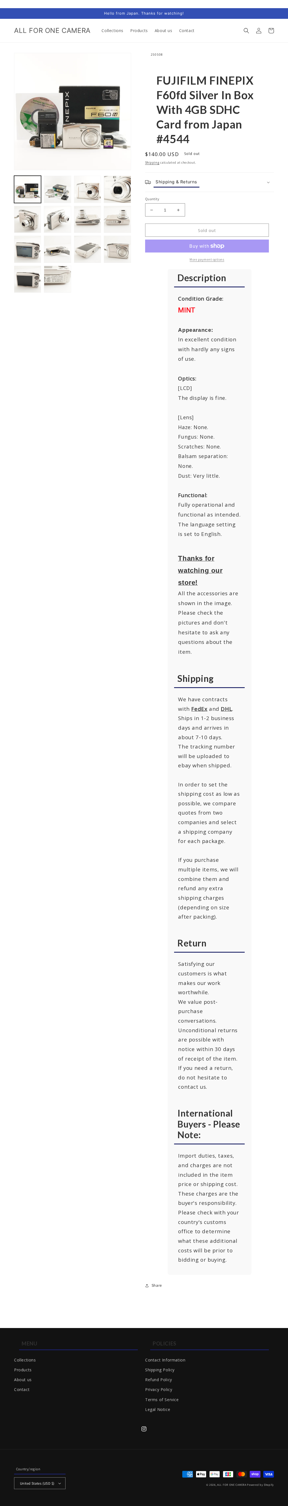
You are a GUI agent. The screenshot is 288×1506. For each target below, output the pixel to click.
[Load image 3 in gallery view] (87, 189)
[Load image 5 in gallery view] (27, 219)
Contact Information (165, 1360)
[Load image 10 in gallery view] (57, 249)
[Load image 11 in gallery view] (87, 249)
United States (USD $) (37, 1483)
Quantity (152, 199)
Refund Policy (158, 1379)
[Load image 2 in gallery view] (57, 189)
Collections (25, 1360)
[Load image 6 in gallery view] (57, 219)
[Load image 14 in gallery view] (57, 279)
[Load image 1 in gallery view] (27, 189)
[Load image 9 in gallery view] (27, 249)
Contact (22, 1389)
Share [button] (157, 1285)
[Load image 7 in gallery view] (87, 219)
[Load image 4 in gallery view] (117, 189)
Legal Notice (157, 1409)
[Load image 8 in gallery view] (117, 219)
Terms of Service (162, 1399)
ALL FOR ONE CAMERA (231, 1485)
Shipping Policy (160, 1369)
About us (23, 1379)
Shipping (152, 162)
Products (23, 1369)
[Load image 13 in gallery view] (27, 279)
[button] (246, 30)
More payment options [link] (207, 259)
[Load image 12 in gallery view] (117, 249)
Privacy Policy (158, 1389)
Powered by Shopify (260, 1485)
